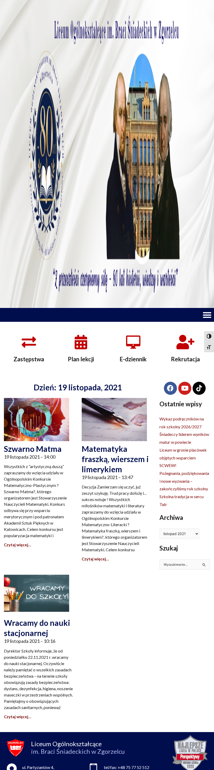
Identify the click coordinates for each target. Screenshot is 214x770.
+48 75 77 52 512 (133, 767)
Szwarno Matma (33, 448)
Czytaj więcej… (17, 544)
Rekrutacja (185, 359)
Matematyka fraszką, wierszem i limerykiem (115, 459)
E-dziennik (133, 359)
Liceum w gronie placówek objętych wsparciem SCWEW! (183, 457)
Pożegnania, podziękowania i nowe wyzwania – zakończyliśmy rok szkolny (184, 481)
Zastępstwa (29, 359)
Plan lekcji (81, 359)
